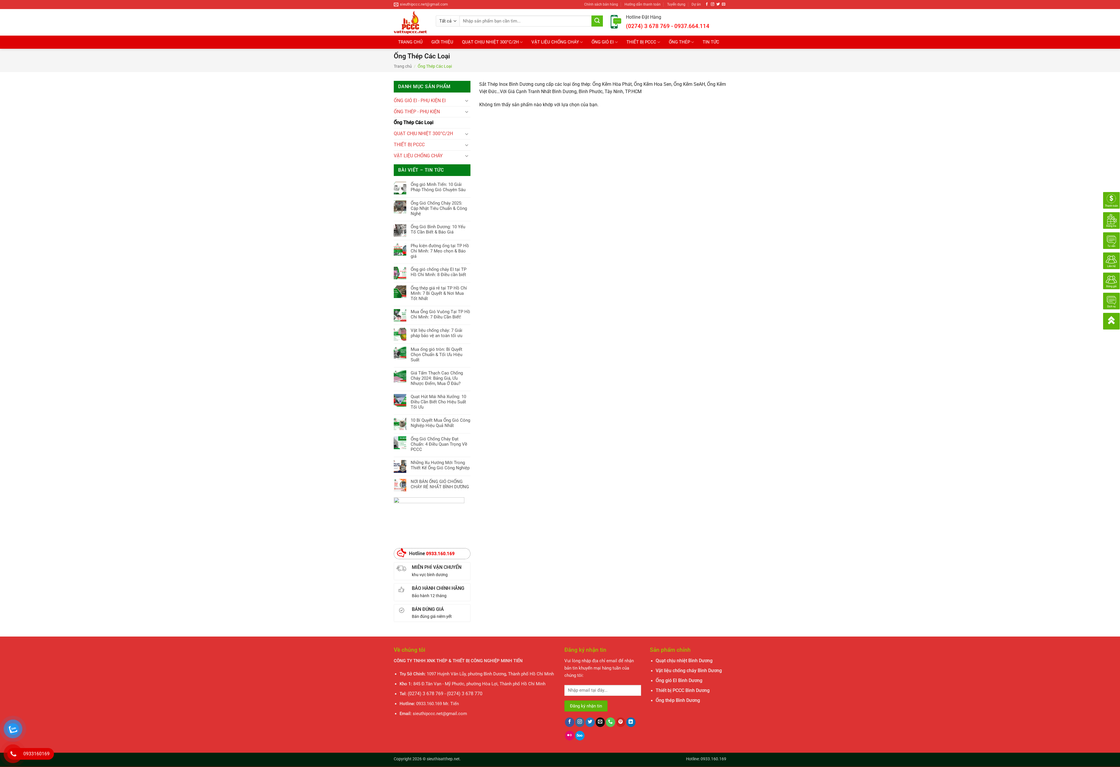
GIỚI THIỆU (442, 42)
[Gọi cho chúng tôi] (610, 722)
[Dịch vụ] (1111, 301)
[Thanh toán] (1111, 200)
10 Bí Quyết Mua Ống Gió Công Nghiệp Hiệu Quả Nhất (440, 423)
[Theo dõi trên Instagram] (712, 4)
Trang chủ (403, 66)
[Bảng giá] (1111, 280)
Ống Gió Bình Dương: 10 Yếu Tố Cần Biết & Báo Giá (438, 229)
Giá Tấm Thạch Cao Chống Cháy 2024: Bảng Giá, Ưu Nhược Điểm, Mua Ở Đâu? (437, 378)
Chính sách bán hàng (601, 4)
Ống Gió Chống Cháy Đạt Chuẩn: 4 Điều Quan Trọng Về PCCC (439, 444)
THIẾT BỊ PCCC (641, 42)
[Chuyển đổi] (466, 100)
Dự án (696, 4)
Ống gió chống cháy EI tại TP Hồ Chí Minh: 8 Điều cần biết (438, 272)
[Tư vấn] (1111, 240)
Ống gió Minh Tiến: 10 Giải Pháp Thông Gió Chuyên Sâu (438, 187)
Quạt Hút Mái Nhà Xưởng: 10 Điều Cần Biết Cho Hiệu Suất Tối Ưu (438, 402)
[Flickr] (569, 735)
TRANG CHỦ (410, 42)
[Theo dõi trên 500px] (579, 735)
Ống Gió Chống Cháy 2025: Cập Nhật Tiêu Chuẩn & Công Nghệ (439, 208)
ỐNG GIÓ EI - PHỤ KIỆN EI (420, 100)
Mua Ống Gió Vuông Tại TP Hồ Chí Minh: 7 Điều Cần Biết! (440, 314)
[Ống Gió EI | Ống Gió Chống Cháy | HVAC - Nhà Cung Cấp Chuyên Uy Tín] (410, 22)
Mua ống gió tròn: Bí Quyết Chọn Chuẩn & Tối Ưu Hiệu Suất (436, 354)
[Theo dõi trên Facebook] (707, 4)
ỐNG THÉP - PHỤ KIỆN (417, 111)
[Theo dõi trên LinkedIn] (631, 722)
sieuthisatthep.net (443, 758)
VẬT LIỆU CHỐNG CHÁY (555, 42)
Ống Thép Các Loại (413, 122)
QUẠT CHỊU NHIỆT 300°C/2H (490, 42)
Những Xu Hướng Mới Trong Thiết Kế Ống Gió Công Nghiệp (440, 465)
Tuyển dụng (676, 4)
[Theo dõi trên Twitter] (718, 4)
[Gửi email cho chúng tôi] (723, 4)
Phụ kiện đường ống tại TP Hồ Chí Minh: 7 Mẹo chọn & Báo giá (440, 251)
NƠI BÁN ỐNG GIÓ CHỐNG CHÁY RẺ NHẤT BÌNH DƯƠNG (440, 484)
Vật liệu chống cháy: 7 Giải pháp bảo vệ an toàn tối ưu (436, 333)
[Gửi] (597, 21)
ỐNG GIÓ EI (603, 42)
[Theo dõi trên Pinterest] (620, 722)
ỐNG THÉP (679, 42)
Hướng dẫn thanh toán (642, 4)
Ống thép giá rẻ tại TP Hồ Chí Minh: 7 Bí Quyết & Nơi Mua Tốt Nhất (439, 293)
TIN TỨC (711, 42)
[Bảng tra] (1111, 220)
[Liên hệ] (1111, 260)
